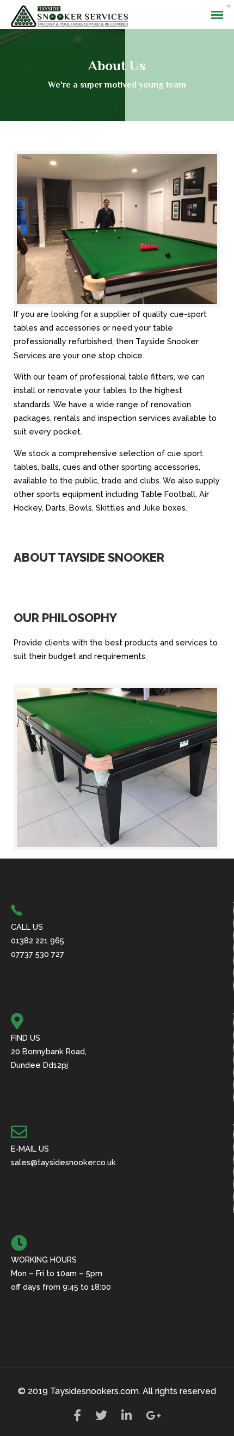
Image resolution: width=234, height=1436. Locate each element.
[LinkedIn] (126, 1418)
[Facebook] (77, 1418)
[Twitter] (101, 1418)
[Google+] (153, 1418)
